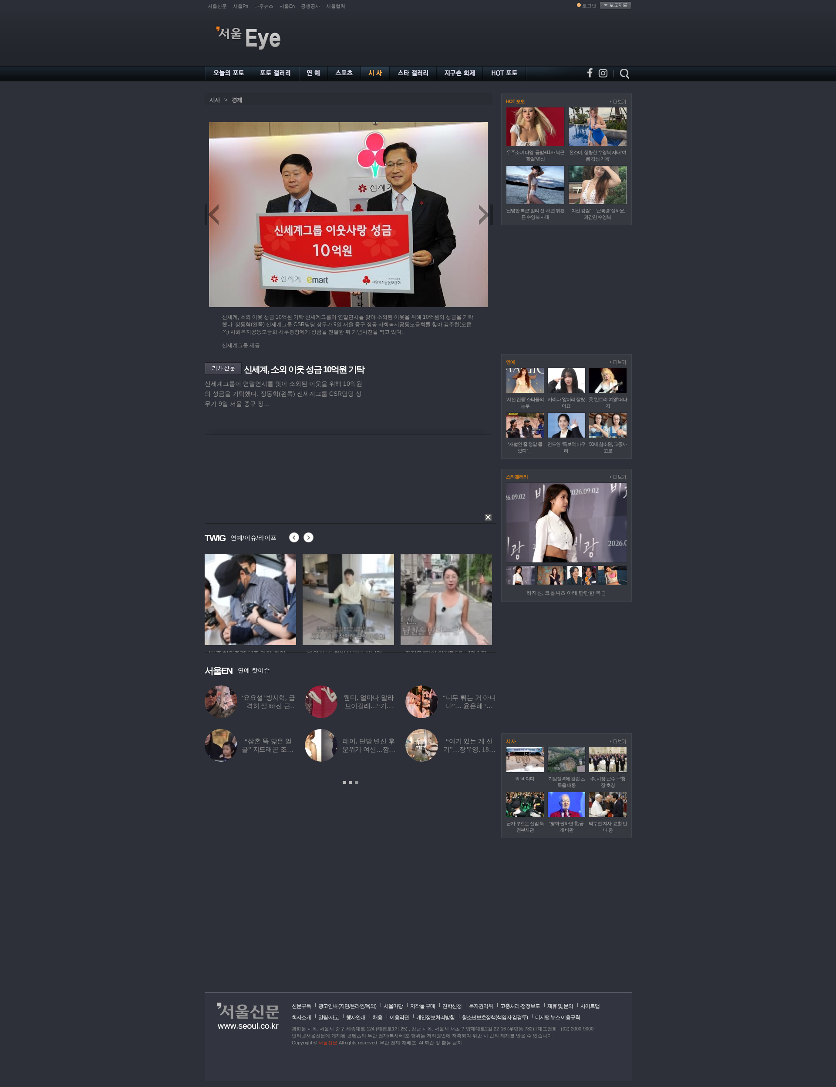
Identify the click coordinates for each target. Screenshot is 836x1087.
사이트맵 (590, 1006)
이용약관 (399, 1017)
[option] (250, 598)
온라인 (357, 1006)
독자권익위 (481, 1006)
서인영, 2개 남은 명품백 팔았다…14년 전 (348, 749)
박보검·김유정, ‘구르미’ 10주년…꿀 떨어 (347, 706)
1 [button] (344, 782)
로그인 (589, 5)
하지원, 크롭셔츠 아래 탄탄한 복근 (566, 593)
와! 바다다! (525, 778)
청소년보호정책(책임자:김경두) (495, 1017)
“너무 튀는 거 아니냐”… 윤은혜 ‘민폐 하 (256, 706)
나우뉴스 (263, 6)
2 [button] (350, 782)
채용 (377, 1017)
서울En (287, 6)
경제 (237, 100)
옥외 (370, 1006)
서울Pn (240, 6)
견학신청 (452, 1006)
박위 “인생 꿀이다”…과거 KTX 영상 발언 (448, 706)
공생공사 (310, 6)
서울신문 (217, 6)
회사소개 (301, 1017)
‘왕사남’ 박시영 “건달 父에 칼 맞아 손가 (448, 749)
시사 (214, 100)
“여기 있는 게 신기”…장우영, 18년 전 (257, 749)
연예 (510, 362)
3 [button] (356, 782)
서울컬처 (335, 6)
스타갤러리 (517, 476)
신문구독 (301, 1006)
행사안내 (355, 1017)
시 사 (511, 741)
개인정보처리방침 (435, 1017)
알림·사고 (328, 1017)
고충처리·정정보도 (520, 1006)
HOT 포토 (515, 101)
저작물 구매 (422, 1006)
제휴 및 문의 (560, 1006)
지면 (344, 1006)
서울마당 (393, 1006)
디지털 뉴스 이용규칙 (557, 1017)
